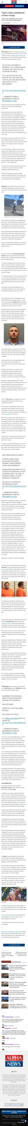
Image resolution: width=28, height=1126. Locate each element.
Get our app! (21, 1122)
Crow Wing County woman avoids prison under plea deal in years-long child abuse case (17, 992)
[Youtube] (21, 1104)
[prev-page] (2, 1011)
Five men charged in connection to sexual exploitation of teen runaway (17, 999)
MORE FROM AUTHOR (16, 961)
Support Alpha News (19, 6)
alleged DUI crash (5, 623)
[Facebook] (6, 1104)
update (24, 436)
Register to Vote (6, 1115)
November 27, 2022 (9, 733)
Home (2, 9)
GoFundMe (8, 905)
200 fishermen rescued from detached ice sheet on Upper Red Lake (21, 954)
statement (23, 804)
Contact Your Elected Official (16, 1117)
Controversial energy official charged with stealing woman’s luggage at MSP (7, 955)
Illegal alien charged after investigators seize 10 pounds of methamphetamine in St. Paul (18, 1006)
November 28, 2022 (9, 497)
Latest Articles (4, 969)
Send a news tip (9, 6)
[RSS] (14, 1104)
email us (16, 1092)
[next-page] (5, 1011)
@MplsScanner (11, 718)
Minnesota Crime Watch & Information (11, 931)
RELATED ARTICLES (6, 961)
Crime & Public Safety (13, 9)
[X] (17, 1104)
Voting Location (14, 1115)
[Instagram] (10, 1104)
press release (7, 414)
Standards (14, 1124)
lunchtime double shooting (17, 55)
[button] (2, 2)
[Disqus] (14, 1032)
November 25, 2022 (9, 101)
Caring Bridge (5, 915)
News (6, 9)
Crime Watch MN (6, 22)
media (14, 309)
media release (5, 569)
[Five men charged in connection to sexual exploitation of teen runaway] (5, 999)
